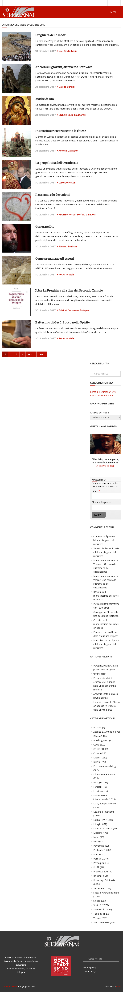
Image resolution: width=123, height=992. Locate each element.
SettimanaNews (10, 986)
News (96, 837)
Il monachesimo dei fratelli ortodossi (106, 595)
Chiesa (96, 748)
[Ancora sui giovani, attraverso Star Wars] (16, 78)
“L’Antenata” (99, 673)
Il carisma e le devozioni (52, 195)
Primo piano (99, 862)
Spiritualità (98, 909)
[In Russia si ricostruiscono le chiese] (16, 142)
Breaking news (101, 740)
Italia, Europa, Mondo (104, 803)
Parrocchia (98, 845)
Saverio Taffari (100, 548)
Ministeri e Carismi (102, 828)
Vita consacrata (101, 922)
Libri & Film (99, 819)
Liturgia (97, 824)
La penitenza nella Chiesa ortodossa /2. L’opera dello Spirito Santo (106, 705)
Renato (97, 591)
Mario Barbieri (100, 640)
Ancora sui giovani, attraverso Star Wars (63, 67)
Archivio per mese (99, 412)
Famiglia (97, 782)
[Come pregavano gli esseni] (16, 270)
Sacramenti (99, 888)
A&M (118, 986)
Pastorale (98, 850)
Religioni (97, 875)
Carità (96, 744)
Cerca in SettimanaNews (103, 391)
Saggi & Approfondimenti (106, 892)
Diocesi (97, 757)
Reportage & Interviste (105, 880)
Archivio (97, 727)
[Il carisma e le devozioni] (16, 206)
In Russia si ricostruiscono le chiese (60, 131)
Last (41, 354)
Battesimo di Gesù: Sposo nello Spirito (62, 322)
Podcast (97, 854)
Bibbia (96, 736)
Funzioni (97, 786)
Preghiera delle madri (50, 35)
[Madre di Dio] (16, 110)
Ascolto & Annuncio (103, 731)
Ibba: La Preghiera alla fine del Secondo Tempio (69, 290)
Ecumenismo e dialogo (105, 766)
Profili (96, 867)
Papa (96, 841)
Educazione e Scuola (104, 774)
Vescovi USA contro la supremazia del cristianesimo (104, 568)
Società (97, 905)
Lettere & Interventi (103, 811)
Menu (113, 12)
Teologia (97, 913)
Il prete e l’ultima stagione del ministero (104, 540)
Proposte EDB (100, 871)
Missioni (97, 832)
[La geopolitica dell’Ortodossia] (16, 174)
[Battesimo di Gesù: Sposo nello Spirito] (16, 334)
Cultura (97, 753)
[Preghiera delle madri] (16, 46)
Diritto (96, 761)
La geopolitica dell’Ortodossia (56, 163)
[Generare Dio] (16, 238)
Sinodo (97, 900)
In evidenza (99, 791)
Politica (97, 858)
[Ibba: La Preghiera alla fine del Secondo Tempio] (16, 302)
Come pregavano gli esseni (54, 258)
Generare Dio (44, 226)
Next (30, 354)
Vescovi (97, 918)
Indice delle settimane (101, 395)
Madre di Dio (44, 99)
